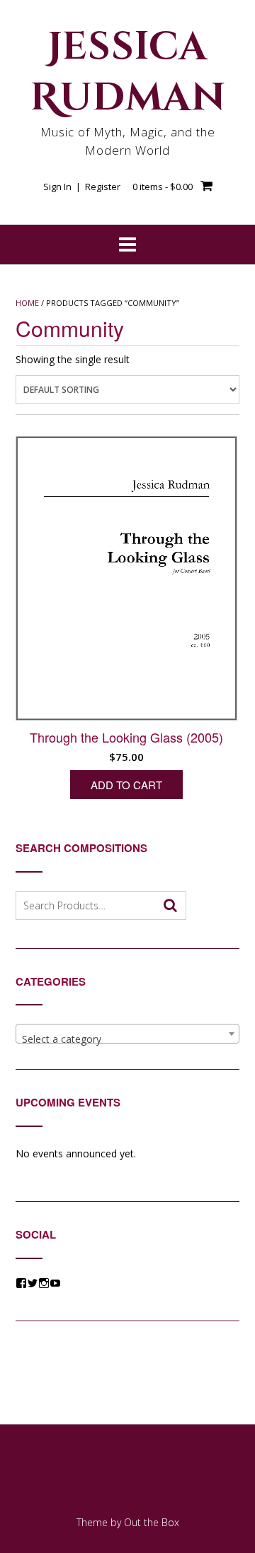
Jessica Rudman (128, 72)
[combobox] (127, 1034)
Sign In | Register (81, 186)
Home (27, 302)
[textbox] (127, 1039)
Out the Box (151, 1522)
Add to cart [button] (126, 784)
